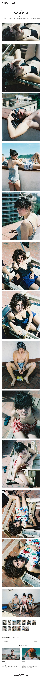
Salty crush (25, 663)
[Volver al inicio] (9, 2)
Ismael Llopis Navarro (24, 679)
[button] (39, 2)
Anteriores (6, 641)
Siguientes (36, 641)
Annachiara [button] (8, 637)
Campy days (6, 663)
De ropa (21, 10)
